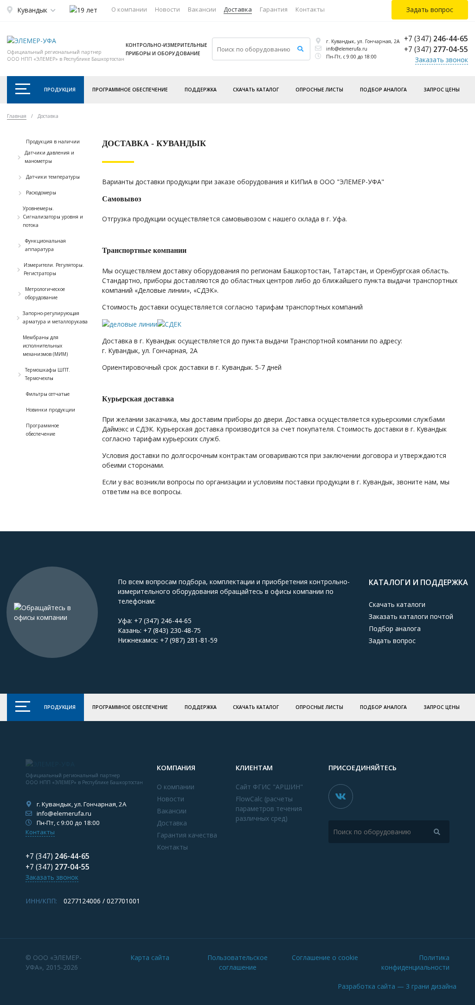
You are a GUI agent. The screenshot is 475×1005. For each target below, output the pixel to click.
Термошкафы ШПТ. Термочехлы (47, 374)
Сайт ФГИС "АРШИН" (269, 786)
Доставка (238, 9)
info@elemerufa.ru (346, 48)
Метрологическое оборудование (45, 293)
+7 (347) (436, 39)
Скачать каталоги (397, 604)
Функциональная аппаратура (45, 245)
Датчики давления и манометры (49, 156)
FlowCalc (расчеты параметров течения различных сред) (269, 808)
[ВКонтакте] (340, 796)
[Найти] (300, 49)
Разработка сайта (397, 986)
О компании (129, 9)
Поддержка (201, 89)
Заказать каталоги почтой (411, 616)
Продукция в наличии (53, 141)
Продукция (60, 89)
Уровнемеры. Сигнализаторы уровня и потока (53, 216)
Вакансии (202, 9)
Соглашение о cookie (325, 957)
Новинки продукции (50, 409)
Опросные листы (319, 89)
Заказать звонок (441, 59)
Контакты (310, 9)
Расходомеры (41, 192)
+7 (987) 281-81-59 (189, 640)
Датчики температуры (53, 177)
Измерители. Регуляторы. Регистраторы (54, 269)
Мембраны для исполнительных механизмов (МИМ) (45, 345)
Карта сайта (149, 957)
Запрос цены (442, 89)
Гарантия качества (187, 835)
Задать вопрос (392, 640)
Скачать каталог (256, 89)
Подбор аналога (383, 89)
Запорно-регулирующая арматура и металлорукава (55, 317)
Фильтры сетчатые (48, 394)
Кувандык (32, 10)
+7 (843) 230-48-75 (172, 630)
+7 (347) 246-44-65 (163, 620)
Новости (167, 9)
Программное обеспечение (130, 89)
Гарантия (274, 9)
